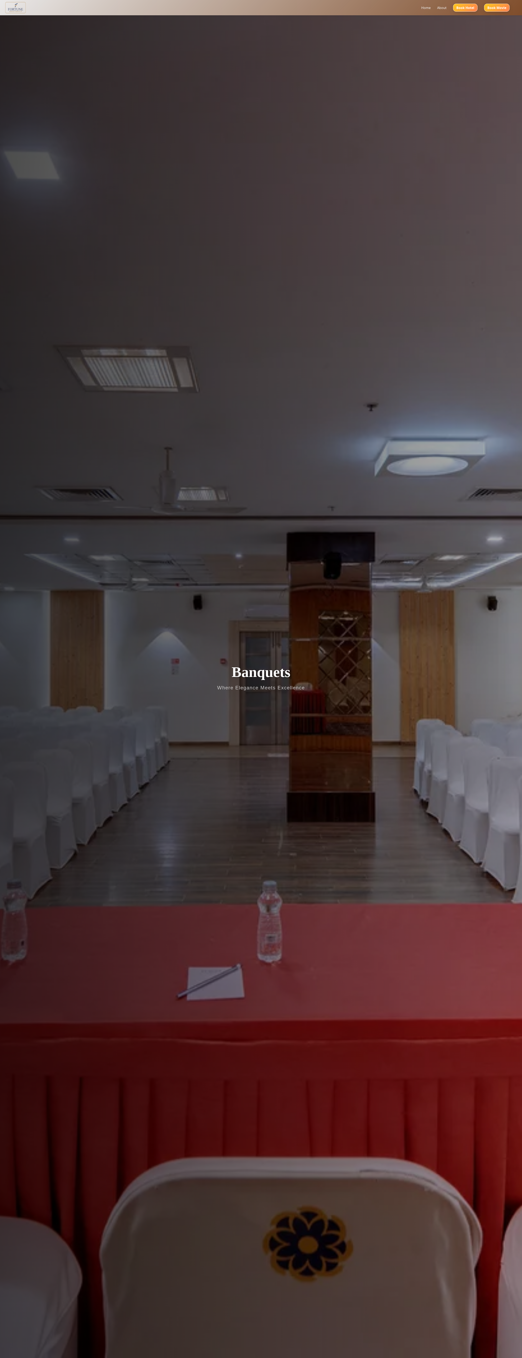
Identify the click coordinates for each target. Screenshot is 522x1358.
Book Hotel (465, 8)
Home (426, 8)
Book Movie (496, 8)
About (442, 8)
